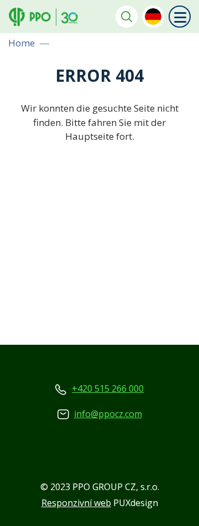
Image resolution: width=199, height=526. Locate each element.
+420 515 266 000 (108, 388)
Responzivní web (76, 503)
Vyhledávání (127, 17)
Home (21, 42)
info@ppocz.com (108, 414)
